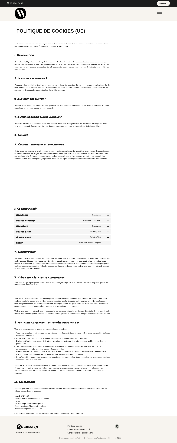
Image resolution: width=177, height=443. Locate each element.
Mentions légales (74, 426)
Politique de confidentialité (78, 429)
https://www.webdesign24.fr (36, 62)
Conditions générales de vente (80, 433)
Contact (163, 3)
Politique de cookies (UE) (70, 438)
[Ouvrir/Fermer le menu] (160, 14)
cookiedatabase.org (61, 413)
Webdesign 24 (103, 438)
